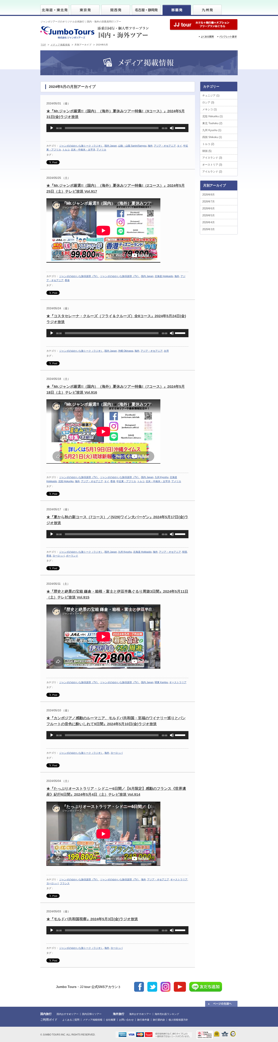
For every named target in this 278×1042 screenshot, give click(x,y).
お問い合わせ (126, 1019)
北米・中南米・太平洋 (83, 149)
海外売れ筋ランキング (167, 1014)
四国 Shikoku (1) (212, 137)
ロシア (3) (208, 102)
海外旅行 (118, 1013)
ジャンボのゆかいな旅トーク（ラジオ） (81, 145)
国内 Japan (110, 145)
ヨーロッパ (59, 555)
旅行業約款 (159, 1019)
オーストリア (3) (212, 164)
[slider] (180, 127)
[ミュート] (172, 128)
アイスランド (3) (212, 157)
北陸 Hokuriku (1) (212, 116)
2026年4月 (208, 222)
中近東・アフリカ (126, 481)
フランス (65, 883)
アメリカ (101, 149)
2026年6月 (208, 208)
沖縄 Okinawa (125, 350)
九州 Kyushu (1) (211, 130)
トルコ (66, 149)
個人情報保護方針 (178, 1019)
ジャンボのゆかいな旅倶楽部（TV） (79, 276)
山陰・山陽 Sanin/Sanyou (132, 145)
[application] (117, 128)
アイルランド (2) (212, 171)
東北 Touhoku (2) (212, 123)
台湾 (166, 350)
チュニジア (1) (210, 95)
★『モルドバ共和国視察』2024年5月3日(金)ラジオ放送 (92, 919)
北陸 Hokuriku (66, 481)
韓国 (184, 551)
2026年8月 (208, 194)
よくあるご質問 (70, 1019)
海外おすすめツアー (140, 1014)
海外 (150, 145)
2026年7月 (208, 201)
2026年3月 (208, 229)
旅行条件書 (143, 1019)
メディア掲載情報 (60, 44)
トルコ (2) (208, 144)
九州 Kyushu (162, 477)
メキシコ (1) (209, 109)
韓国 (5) (206, 150)
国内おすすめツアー (68, 1014)
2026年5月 (208, 215)
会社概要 (111, 1019)
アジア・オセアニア (165, 145)
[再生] (52, 128)
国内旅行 (46, 1013)
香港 (67, 280)
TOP (43, 44)
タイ (179, 145)
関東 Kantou (161, 682)
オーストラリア (177, 682)
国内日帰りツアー (92, 1014)
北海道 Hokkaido (164, 276)
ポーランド (72, 555)
